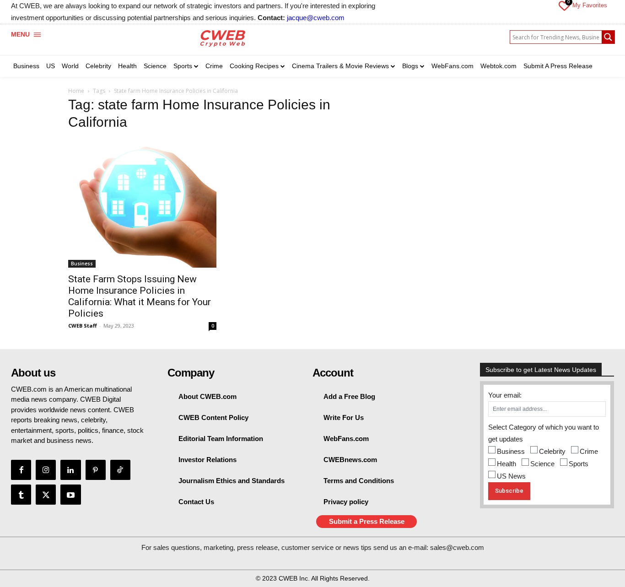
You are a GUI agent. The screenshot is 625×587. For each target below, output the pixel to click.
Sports (578, 464)
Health (506, 464)
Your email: (505, 395)
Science (542, 464)
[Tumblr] (21, 495)
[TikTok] (120, 470)
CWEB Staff (82, 325)
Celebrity (552, 451)
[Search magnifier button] (608, 37)
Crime (589, 451)
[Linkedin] (70, 470)
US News (511, 476)
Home (76, 91)
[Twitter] (46, 495)
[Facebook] (21, 470)
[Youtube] (70, 495)
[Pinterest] (96, 470)
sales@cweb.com (457, 547)
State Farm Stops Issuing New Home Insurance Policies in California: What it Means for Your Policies (139, 296)
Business (82, 263)
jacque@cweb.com (316, 18)
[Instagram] (46, 470)
